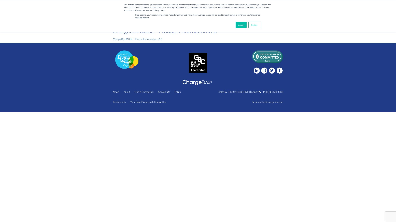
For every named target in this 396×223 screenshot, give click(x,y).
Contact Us (164, 92)
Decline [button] (254, 25)
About (127, 92)
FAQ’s (177, 92)
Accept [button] (241, 25)
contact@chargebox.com (270, 102)
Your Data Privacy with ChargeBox (148, 102)
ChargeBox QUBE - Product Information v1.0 (137, 39)
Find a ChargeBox (144, 92)
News (116, 92)
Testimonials (119, 102)
